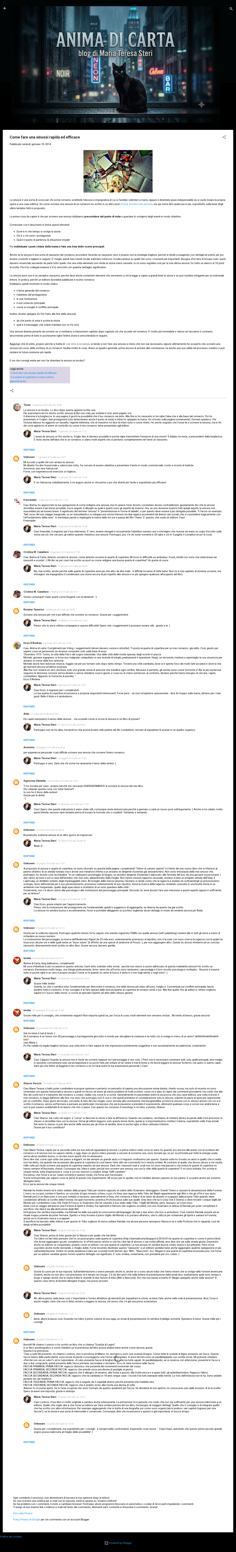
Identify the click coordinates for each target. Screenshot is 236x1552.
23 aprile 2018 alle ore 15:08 (71, 1230)
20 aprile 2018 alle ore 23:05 (49, 1145)
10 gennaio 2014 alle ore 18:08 (47, 405)
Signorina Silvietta (34, 780)
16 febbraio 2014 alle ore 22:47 (60, 609)
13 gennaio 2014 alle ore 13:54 (72, 477)
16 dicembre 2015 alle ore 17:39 (73, 804)
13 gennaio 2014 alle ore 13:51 (72, 431)
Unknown (29, 457)
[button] (224, 137)
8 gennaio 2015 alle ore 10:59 (57, 643)
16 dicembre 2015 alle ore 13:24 (62, 781)
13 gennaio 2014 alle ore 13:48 (72, 526)
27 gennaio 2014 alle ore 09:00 (72, 566)
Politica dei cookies (11, 1536)
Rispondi (29, 449)
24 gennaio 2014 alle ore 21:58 (65, 552)
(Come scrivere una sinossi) (136, 204)
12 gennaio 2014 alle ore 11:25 (53, 500)
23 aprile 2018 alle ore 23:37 (60, 1266)
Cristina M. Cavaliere (36, 552)
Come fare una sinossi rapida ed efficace (34, 373)
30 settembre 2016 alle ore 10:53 (73, 978)
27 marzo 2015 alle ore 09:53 (72, 725)
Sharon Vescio (32, 1083)
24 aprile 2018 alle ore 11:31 (60, 1314)
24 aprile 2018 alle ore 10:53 (71, 1293)
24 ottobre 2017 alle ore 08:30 (57, 1083)
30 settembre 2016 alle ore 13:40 (48, 1010)
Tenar (27, 404)
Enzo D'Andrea (32, 643)
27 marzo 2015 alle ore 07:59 (44, 714)
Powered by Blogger (120, 1543)
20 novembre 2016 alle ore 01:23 (52, 1028)
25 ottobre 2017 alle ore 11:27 (72, 1113)
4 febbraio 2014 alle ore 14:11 (64, 592)
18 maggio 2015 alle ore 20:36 (50, 747)
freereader (30, 499)
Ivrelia (27, 958)
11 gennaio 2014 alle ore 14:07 (51, 457)
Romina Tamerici (33, 609)
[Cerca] (231, 9)
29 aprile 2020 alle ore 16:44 (60, 1423)
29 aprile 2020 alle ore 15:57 (71, 1397)
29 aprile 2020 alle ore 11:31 (49, 1339)
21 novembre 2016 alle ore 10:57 (73, 1054)
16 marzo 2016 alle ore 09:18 (72, 841)
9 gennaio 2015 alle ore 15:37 (72, 685)
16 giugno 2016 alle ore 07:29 (50, 863)
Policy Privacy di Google (26, 1519)
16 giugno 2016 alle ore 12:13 (50, 928)
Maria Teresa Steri (45, 431)
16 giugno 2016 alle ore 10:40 (72, 899)
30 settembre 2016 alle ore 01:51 (48, 958)
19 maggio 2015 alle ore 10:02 (72, 758)
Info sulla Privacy (22, 1513)
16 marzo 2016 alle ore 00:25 (50, 830)
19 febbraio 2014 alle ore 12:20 (72, 620)
